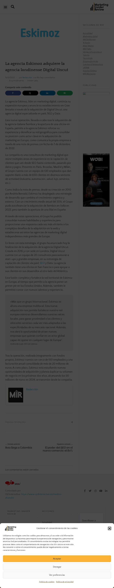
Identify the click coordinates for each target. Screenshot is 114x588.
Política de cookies (46, 582)
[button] (109, 528)
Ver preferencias (57, 575)
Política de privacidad (64, 582)
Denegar (57, 567)
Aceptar (57, 558)
